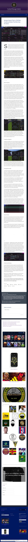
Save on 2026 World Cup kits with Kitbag (14, 381)
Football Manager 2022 (9, 294)
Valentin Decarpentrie (6, 299)
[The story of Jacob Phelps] (12, 408)
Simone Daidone (21, 298)
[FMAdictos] (22, 451)
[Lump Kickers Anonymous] (15, 416)
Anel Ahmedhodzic (11, 295)
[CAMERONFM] (15, 430)
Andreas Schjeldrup (5, 295)
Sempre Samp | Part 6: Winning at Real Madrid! (9, 302)
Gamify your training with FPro (14, 369)
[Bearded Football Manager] (12, 423)
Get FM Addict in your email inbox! (22, 513)
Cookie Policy (13, 540)
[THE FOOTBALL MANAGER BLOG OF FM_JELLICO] (22, 430)
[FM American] (22, 408)
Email (4, 490)
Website (3, 492)
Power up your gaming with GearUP (5, 524)
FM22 (20, 296)
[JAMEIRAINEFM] (22, 423)
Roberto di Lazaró (7, 298)
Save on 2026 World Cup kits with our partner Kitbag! (22, 533)
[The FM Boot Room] (5, 416)
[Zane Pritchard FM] (5, 430)
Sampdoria (11, 298)
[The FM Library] (22, 416)
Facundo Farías (17, 296)
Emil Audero (13, 296)
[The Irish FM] (5, 423)
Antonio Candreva (16, 295)
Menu (3, 14)
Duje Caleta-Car (10, 296)
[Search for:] (23, 510)
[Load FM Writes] (22, 437)
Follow (20, 521)
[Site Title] (5, 408)
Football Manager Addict (14, 9)
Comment (22, 314)
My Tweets (3, 485)
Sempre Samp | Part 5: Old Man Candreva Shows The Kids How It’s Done (12, 22)
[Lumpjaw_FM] (12, 451)
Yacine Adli (10, 299)
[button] (4, 74)
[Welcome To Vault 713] (22, 458)
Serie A (18, 298)
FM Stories (4, 294)
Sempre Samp (14, 294)
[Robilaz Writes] (5, 444)
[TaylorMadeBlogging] (5, 451)
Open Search (26, 15)
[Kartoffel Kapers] (15, 444)
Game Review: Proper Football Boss (7, 326)
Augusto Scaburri (21, 295)
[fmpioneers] (12, 437)
